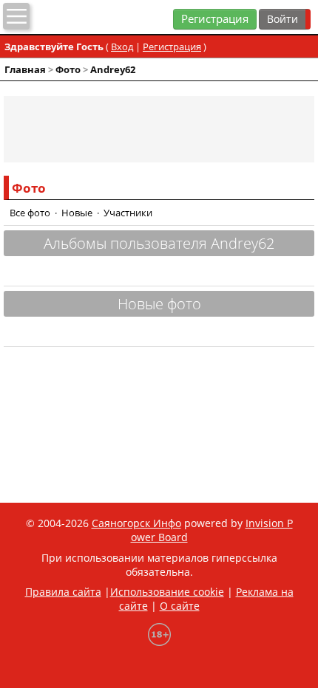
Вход (122, 46)
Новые (76, 212)
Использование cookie (167, 592)
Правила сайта (63, 592)
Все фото (30, 212)
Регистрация (214, 19)
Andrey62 (112, 69)
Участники (128, 212)
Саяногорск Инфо (136, 523)
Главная (25, 69)
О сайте (180, 606)
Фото (68, 69)
